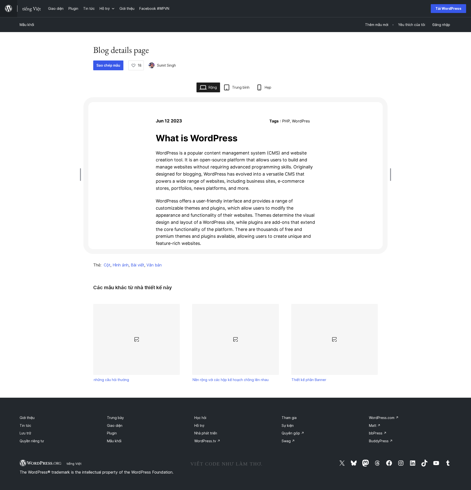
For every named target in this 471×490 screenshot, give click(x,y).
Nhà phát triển (205, 433)
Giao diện (114, 425)
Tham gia (289, 418)
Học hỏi (200, 418)
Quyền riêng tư (32, 441)
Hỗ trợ (199, 425)
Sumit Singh (166, 65)
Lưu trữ (25, 433)
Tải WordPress (448, 8)
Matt (374, 425)
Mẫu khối (27, 25)
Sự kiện (288, 425)
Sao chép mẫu (108, 65)
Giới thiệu (27, 418)
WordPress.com (384, 418)
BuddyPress (381, 441)
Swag (288, 441)
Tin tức (25, 425)
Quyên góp (293, 433)
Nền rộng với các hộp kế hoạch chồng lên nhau (231, 380)
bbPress (378, 433)
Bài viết (137, 265)
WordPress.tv (207, 441)
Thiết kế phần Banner (308, 380)
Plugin (112, 433)
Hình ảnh (121, 265)
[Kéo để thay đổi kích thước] (81, 174)
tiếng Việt (73, 464)
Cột (107, 265)
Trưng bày (115, 418)
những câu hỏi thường (111, 380)
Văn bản (154, 265)
